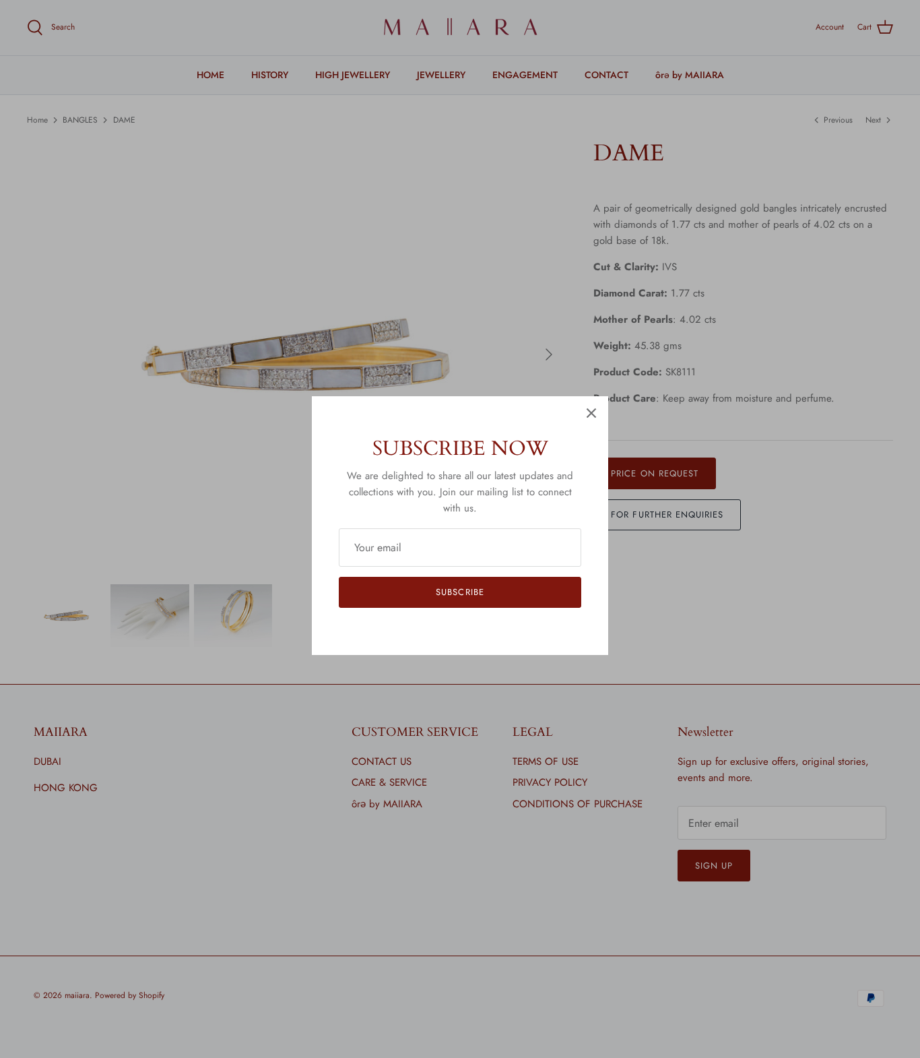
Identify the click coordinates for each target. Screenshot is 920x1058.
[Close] (591, 413)
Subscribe (460, 592)
